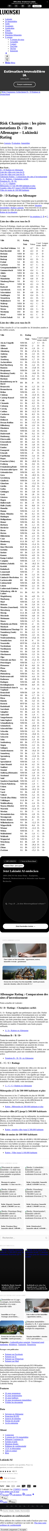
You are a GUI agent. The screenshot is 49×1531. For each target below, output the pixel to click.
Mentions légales (11, 1444)
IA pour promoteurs (13, 1393)
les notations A (36, 216)
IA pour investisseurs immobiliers (18, 1400)
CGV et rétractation (13, 1448)
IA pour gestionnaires (13, 1395)
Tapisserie (22, 1344)
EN (12, 1506)
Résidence (13, 1344)
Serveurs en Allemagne (14, 1414)
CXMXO (17, 1489)
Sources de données (13, 1418)
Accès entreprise (11, 1423)
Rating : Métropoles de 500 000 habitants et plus (24, 1107)
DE (7, 1506)
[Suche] (7, 60)
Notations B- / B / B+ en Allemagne (19, 1058)
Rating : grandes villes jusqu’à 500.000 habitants (24, 1130)
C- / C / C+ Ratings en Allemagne (18, 1086)
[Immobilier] (10, 15)
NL (24, 1506)
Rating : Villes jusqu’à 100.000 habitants (21, 1153)
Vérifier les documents (14, 1402)
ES (20, 1506)
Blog (7, 1453)
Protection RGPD (12, 1416)
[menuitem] (27, 19)
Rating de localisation (8, 212)
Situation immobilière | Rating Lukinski (21, 206)
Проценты (31, 1344)
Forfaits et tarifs (11, 1442)
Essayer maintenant (24, 84)
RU (33, 1506)
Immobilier (25, 143)
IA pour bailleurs (11, 1398)
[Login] (7, 56)
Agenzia (7, 143)
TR (37, 1506)
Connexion (9, 1435)
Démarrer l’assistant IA (14, 1439)
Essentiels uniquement (9, 1530)
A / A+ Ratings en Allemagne (16, 1030)
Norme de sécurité (12, 1421)
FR (16, 1506)
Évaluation (16, 143)
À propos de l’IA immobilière (16, 1437)
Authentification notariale (20, 1342)
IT (28, 1506)
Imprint (25, 1489)
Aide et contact (11, 1451)
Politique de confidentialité (15, 1446)
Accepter (23, 1530)
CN (42, 1506)
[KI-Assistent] (6, 53)
